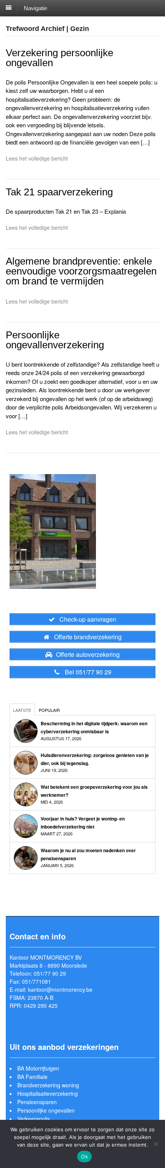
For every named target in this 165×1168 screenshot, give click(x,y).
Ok (84, 1156)
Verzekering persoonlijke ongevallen (59, 57)
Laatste (22, 710)
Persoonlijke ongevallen (46, 1110)
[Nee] (155, 1144)
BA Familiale (32, 1076)
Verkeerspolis (33, 1119)
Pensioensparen (37, 1102)
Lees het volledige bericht (37, 158)
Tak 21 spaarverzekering (59, 192)
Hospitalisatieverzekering (47, 1093)
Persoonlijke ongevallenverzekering (55, 340)
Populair (49, 710)
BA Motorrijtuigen (38, 1068)
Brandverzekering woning (48, 1085)
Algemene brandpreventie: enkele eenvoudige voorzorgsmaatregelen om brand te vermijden (81, 271)
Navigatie (35, 8)
